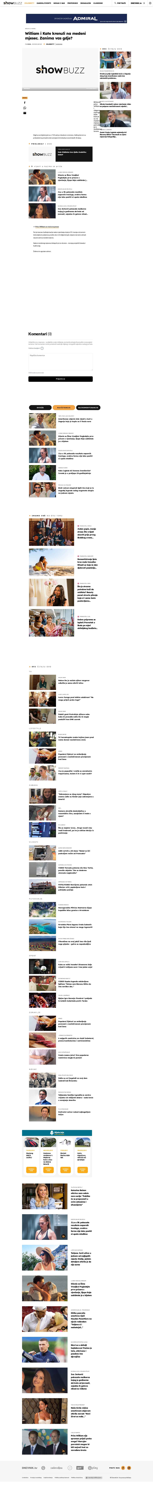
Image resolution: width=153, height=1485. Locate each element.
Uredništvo (25, 1477)
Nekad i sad (59, 3)
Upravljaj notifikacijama (94, 1477)
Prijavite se (60, 379)
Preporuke (72, 3)
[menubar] (150, 3)
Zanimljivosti (44, 3)
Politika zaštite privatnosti (62, 1477)
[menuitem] (150, 3)
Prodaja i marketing (35, 1477)
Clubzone (98, 3)
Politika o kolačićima (77, 1477)
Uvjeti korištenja (48, 1477)
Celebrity (29, 3)
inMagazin (85, 3)
